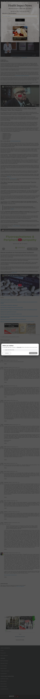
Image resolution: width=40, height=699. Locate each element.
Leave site (6, 353)
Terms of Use (19, 347)
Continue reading (33, 353)
